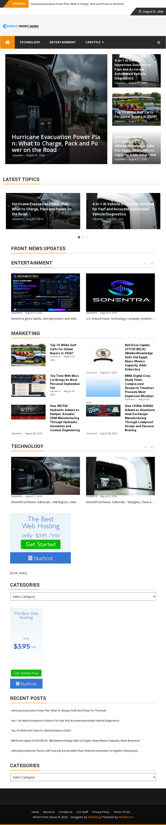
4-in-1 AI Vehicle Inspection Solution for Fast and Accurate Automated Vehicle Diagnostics (65, 720)
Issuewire (16, 312)
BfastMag (94, 817)
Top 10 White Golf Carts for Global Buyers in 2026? (63, 349)
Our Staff (82, 812)
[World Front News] (7, 42)
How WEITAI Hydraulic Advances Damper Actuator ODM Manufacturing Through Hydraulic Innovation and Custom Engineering (65, 418)
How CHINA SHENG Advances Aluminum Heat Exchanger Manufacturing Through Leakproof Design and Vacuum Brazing (140, 418)
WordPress (126, 817)
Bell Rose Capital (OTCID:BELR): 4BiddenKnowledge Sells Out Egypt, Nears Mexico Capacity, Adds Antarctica (139, 357)
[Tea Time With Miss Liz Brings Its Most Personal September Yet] (28, 386)
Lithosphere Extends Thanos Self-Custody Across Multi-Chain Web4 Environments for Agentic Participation (74, 750)
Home (35, 812)
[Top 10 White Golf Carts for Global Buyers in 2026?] (28, 355)
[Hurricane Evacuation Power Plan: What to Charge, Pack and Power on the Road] (45, 476)
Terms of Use (122, 812)
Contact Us (65, 812)
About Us (49, 812)
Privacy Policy (100, 812)
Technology (30, 42)
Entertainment (63, 42)
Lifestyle (93, 42)
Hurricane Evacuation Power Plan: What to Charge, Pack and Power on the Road (77, 3)
